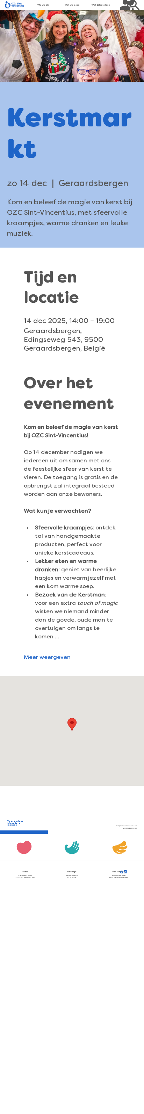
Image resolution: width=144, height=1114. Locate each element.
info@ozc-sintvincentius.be (126, 826)
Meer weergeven (47, 657)
